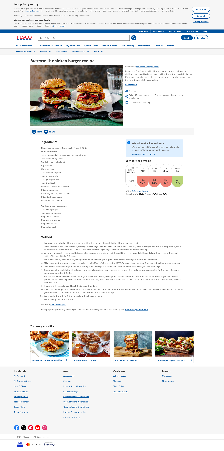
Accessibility (69, 375)
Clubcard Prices (120, 391)
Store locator (168, 380)
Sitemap (67, 380)
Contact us (167, 375)
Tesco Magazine (21, 412)
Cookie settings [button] (70, 391)
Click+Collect (119, 386)
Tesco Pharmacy (21, 401)
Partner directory (71, 417)
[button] (143, 31)
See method (131, 84)
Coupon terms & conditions (76, 406)
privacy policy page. (32, 10)
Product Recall (21, 391)
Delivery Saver (119, 375)
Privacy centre (21, 396)
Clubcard (117, 380)
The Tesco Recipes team (147, 66)
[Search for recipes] (133, 37)
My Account (19, 375)
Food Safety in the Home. (136, 309)
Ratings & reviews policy (74, 412)
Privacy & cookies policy (74, 386)
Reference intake (140, 190)
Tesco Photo (19, 406)
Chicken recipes (58, 304)
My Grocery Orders (23, 380)
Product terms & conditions (76, 401)
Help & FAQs (20, 386)
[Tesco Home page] (24, 38)
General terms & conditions (76, 396)
